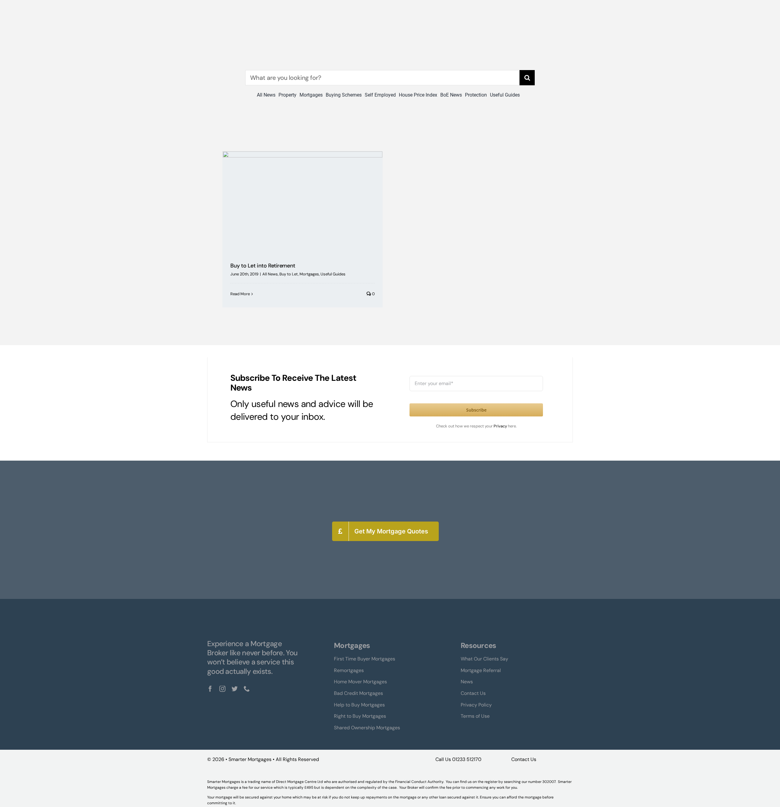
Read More (240, 293)
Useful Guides (333, 274)
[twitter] (235, 689)
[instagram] (222, 689)
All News (270, 274)
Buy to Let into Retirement (262, 265)
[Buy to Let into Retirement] (302, 202)
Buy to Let (288, 274)
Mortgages (309, 274)
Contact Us (523, 759)
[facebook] (210, 689)
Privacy (501, 426)
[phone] (247, 689)
